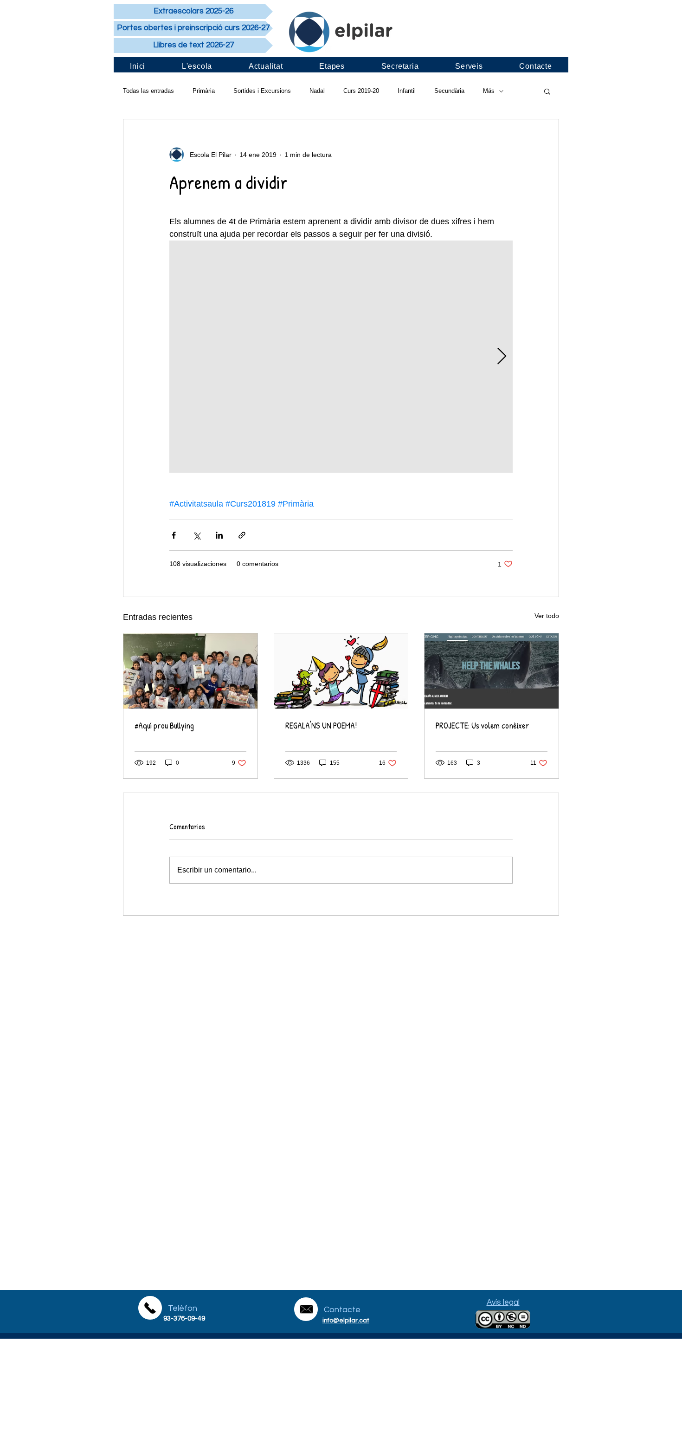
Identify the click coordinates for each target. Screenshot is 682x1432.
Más (489, 90)
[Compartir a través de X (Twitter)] (196, 535)
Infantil (407, 90)
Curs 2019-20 (361, 90)
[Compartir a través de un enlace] (242, 535)
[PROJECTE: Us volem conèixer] (492, 671)
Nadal (317, 90)
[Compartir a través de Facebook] (173, 535)
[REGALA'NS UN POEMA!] (341, 671)
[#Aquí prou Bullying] (190, 671)
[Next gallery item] (501, 357)
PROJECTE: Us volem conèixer (482, 725)
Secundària (449, 90)
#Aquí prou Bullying (164, 725)
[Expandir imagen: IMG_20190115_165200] (341, 357)
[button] (547, 91)
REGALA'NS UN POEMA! (321, 725)
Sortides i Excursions (262, 90)
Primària (204, 90)
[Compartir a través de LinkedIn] (219, 535)
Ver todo (546, 615)
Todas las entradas (148, 90)
